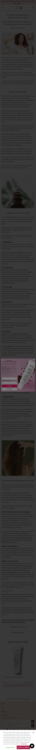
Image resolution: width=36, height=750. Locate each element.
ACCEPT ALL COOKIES (23, 747)
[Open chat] (32, 746)
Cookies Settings (10, 747)
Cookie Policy (24, 744)
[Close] (33, 732)
